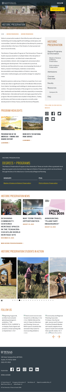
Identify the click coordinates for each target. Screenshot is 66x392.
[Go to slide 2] (15, 300)
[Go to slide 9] (30, 300)
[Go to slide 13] (39, 300)
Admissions (52, 72)
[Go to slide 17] (48, 300)
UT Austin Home (5, 382)
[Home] (9, 3)
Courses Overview (51, 77)
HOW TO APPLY (56, 9)
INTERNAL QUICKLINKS (5, 375)
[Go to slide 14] (42, 300)
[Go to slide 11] (35, 300)
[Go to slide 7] (26, 300)
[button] (54, 336)
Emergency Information (18, 382)
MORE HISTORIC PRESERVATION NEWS (11, 243)
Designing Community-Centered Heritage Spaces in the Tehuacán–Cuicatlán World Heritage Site (10, 226)
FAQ (49, 97)
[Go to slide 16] (46, 300)
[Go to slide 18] (51, 300)
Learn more (5, 143)
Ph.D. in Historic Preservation (54, 66)
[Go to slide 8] (28, 300)
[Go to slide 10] (33, 300)
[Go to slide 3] (17, 300)
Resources (52, 88)
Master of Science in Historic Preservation (55, 59)
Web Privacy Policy (5, 384)
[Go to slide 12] (37, 300)
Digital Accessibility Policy (43, 382)
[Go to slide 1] (13, 300)
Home (2, 34)
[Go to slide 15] (44, 300)
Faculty (50, 83)
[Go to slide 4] (19, 300)
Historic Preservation (55, 43)
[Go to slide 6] (24, 300)
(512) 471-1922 (6, 362)
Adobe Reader (17, 384)
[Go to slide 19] (53, 300)
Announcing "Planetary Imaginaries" (52, 221)
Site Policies (31, 382)
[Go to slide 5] (22, 300)
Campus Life (53, 92)
